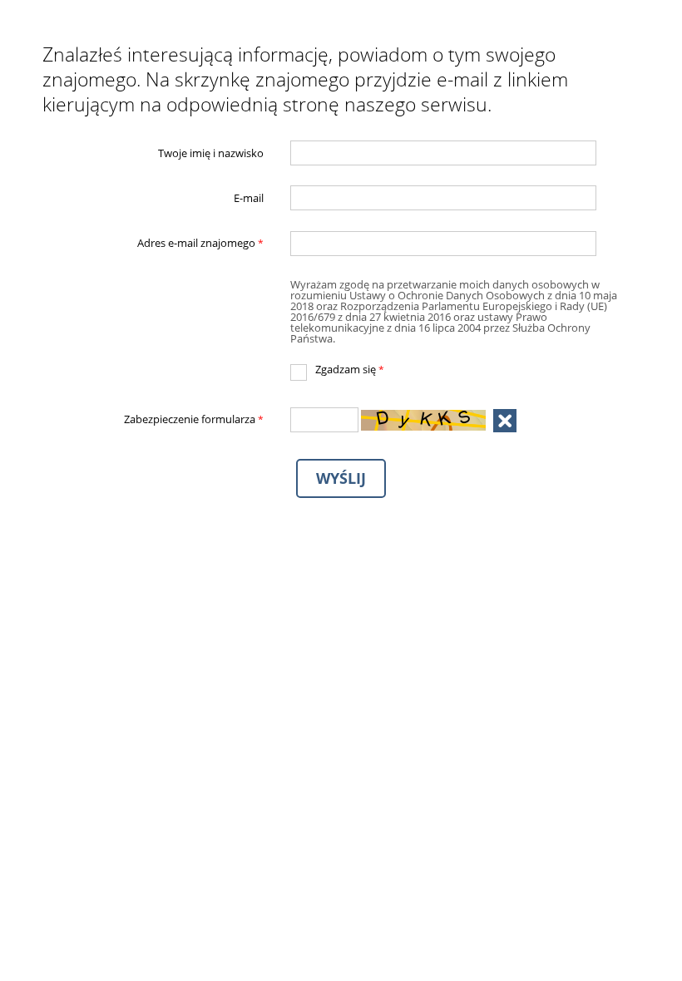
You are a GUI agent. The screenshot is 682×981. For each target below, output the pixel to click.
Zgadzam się (337, 370)
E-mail (249, 198)
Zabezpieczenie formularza (153, 420)
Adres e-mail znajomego (153, 243)
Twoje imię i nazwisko (211, 152)
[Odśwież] (504, 420)
